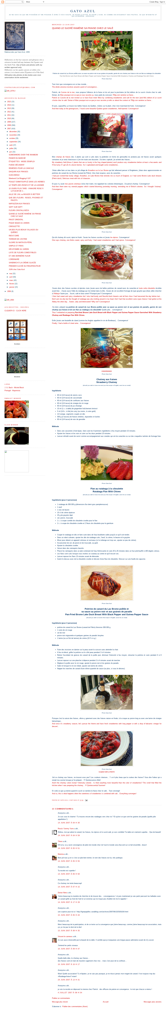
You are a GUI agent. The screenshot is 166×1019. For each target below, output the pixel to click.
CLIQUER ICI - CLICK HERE (15, 311)
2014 (9, 105)
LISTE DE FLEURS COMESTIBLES (22, 253)
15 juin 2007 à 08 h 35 (69, 931)
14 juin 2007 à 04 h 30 (69, 823)
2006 (9, 291)
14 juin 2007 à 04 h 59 (69, 835)
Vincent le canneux (65, 936)
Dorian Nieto (62, 893)
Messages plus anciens (152, 1002)
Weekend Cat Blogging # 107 (20, 178)
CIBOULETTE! (14, 226)
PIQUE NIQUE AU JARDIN (19, 223)
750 (114, 95)
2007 (9, 129)
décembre (13, 132)
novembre (13, 135)
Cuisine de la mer (67, 92)
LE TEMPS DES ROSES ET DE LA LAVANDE (26, 185)
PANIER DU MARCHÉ (17, 158)
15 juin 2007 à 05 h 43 (69, 915)
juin (10, 152)
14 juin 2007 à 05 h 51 (69, 848)
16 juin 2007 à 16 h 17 (69, 964)
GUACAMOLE (14, 175)
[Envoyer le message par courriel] (86, 800)
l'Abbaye (56, 293)
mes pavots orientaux (73, 184)
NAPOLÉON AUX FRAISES (19, 204)
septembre (13, 142)
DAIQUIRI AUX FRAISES (18, 172)
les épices (114, 237)
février (12, 284)
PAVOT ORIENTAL (16, 220)
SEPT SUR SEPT (15, 207)
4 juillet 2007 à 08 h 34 (70, 993)
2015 (9, 102)
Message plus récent (60, 1002)
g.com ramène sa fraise (124, 95)
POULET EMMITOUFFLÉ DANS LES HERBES (27, 182)
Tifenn (60, 841)
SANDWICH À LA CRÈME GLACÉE (22, 263)
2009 (9, 122)
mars (11, 280)
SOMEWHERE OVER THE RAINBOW (23, 155)
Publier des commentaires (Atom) (75, 1006)
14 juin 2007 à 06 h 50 (69, 874)
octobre (12, 138)
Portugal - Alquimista (12, 390)
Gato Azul (83, 11)
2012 (9, 112)
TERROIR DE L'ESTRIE (18, 239)
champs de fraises (63, 157)
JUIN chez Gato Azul (17, 269)
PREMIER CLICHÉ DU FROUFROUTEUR (24, 266)
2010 (9, 118)
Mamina (61, 854)
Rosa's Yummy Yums (66, 829)
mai (11, 274)
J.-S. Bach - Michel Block (14, 388)
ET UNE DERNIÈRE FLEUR (19, 256)
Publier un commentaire (61, 998)
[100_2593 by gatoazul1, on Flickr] (9, 300)
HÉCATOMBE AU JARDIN (19, 249)
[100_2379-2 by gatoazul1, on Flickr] (10, 91)
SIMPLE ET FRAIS (16, 246)
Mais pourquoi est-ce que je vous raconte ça (77, 95)
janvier (12, 287)
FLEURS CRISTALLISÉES (19, 210)
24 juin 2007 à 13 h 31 (69, 980)
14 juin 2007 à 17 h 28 (69, 902)
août (11, 145)
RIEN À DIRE (14, 236)
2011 (9, 115)
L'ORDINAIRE (14, 259)
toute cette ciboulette (147, 288)
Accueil (105, 1002)
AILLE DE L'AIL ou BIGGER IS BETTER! (24, 194)
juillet (11, 148)
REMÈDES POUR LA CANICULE (21, 168)
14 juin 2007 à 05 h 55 (69, 861)
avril (11, 277)
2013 (9, 108)
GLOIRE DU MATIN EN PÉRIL (20, 242)
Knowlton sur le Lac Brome (98, 170)
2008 (9, 125)
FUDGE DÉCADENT (16, 165)
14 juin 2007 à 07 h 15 (69, 887)
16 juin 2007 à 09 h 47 (69, 949)
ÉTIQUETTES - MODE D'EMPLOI (22, 161)
